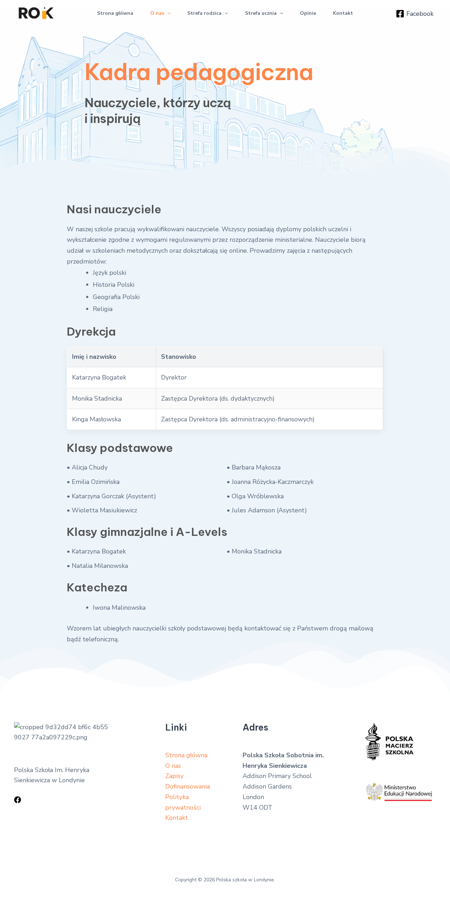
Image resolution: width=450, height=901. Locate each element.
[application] (167, 13)
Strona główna (115, 13)
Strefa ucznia (261, 13)
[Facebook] (17, 799)
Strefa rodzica (204, 13)
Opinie (308, 13)
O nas (157, 13)
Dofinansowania (187, 786)
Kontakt (343, 13)
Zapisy (174, 776)
